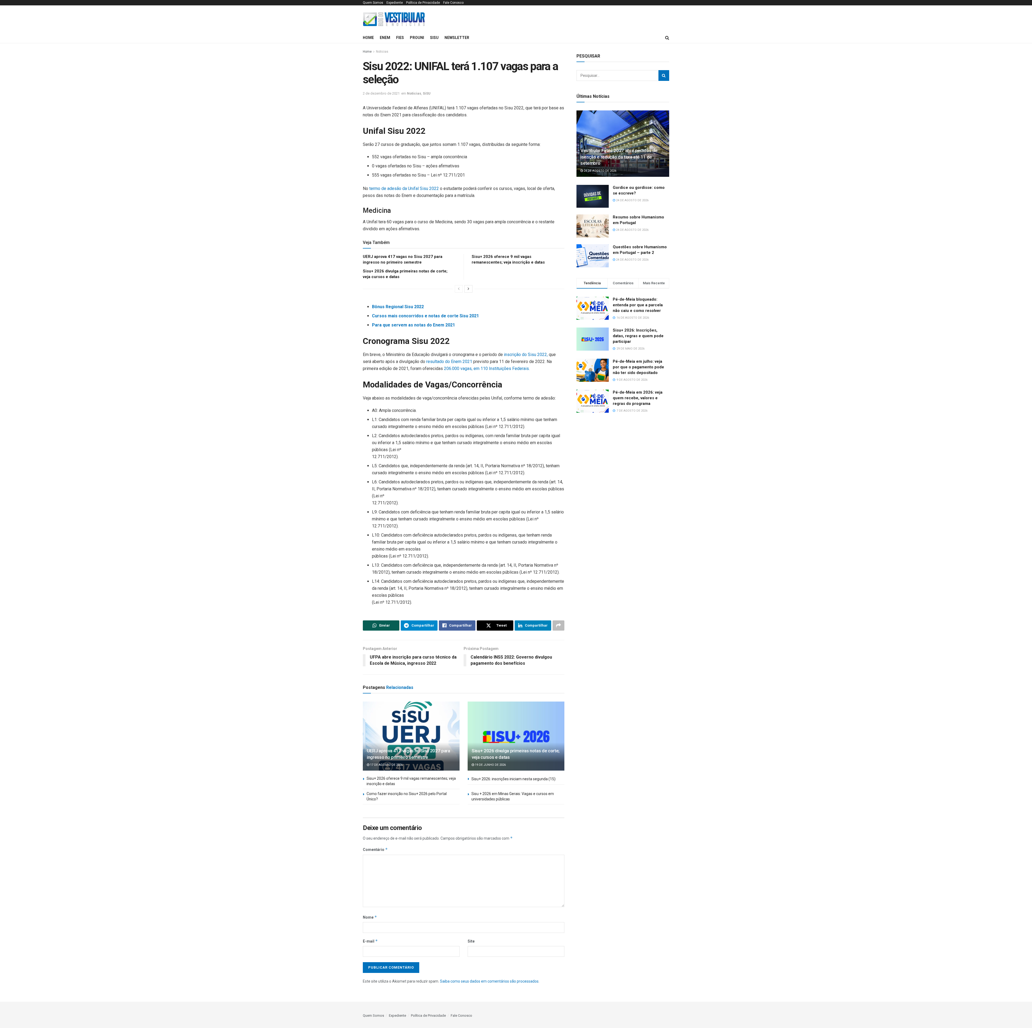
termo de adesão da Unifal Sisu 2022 (404, 188)
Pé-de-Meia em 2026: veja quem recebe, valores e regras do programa (637, 398)
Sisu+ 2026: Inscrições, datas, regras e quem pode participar (638, 336)
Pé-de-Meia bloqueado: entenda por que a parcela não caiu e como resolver (638, 305)
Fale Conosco (453, 3)
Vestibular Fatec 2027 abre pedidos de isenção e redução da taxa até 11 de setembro (618, 157)
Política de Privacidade (423, 3)
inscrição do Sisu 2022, (526, 354)
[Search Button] (663, 75)
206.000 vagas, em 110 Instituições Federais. (487, 368)
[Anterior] (459, 289)
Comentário (375, 849)
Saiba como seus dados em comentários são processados (489, 981)
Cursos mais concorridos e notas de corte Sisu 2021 (425, 315)
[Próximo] (468, 289)
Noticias (382, 51)
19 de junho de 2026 (490, 765)
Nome (370, 917)
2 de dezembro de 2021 (381, 93)
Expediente (394, 3)
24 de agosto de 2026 (599, 170)
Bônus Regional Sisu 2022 (398, 306)
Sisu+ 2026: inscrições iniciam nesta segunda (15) (513, 779)
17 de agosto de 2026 (386, 765)
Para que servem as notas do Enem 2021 (413, 325)
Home (368, 37)
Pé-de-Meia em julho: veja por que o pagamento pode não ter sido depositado (638, 367)
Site (471, 941)
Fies (400, 37)
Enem (385, 37)
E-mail (370, 941)
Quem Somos (373, 3)
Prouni (417, 37)
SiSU (434, 37)
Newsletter (457, 37)
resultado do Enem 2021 (449, 361)
